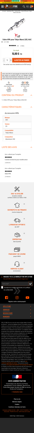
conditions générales (17, 287)
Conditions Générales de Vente (17, 407)
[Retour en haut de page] (32, 258)
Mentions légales (17, 402)
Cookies (17, 404)
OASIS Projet (13, 416)
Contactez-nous (17, 392)
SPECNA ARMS (28, 2)
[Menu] (2, 6)
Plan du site (17, 399)
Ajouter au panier (21, 60)
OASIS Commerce (20, 416)
